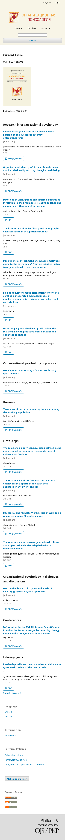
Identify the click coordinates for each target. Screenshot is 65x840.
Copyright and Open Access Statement (25, 764)
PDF (10, 219)
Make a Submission (17, 778)
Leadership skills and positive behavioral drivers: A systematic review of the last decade (32, 668)
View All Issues (11, 692)
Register (47, 2)
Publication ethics (14, 755)
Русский (9, 716)
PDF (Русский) (15, 158)
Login (57, 2)
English (8, 711)
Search (32, 40)
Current (19, 28)
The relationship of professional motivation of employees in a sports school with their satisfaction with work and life (29, 485)
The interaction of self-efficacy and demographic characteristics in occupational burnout (31, 232)
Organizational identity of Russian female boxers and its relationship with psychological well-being (31, 171)
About (44, 28)
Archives (32, 28)
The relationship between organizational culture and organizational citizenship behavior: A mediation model (31, 545)
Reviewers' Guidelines (16, 759)
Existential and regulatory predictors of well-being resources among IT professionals (32, 516)
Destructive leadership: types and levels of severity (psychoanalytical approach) (27, 592)
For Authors (10, 735)
